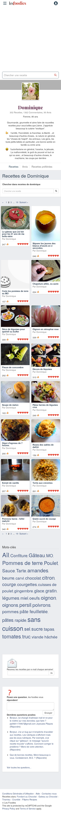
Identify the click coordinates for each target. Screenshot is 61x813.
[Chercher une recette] (55, 75)
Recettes (13, 166)
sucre (37, 640)
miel (24, 609)
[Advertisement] (30, 38)
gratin (51, 602)
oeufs (34, 609)
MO (49, 567)
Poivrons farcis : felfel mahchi (13, 531)
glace (39, 602)
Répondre (15, 738)
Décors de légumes (42, 375)
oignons (10, 616)
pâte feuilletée (34, 623)
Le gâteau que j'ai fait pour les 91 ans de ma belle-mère (13, 239)
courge (9, 596)
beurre (8, 589)
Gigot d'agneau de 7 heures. (12, 455)
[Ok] (56, 191)
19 (17, 202)
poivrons (41, 616)
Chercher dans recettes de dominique (22, 184)
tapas (49, 640)
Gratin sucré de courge (44, 530)
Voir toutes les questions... (19, 779)
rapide (20, 631)
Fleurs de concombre (13, 375)
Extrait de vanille (10, 494)
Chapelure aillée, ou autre (45, 284)
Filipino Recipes (29, 811)
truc (26, 647)
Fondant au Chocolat (27, 808)
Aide (38, 805)
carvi (20, 589)
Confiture (19, 567)
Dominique (30, 107)
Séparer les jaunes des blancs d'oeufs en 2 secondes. (44, 239)
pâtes (7, 631)
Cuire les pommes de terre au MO (15, 285)
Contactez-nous (49, 805)
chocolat (33, 589)
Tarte (21, 582)
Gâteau (37, 566)
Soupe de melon (10, 418)
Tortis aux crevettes (43, 494)
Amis (25, 166)
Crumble (16, 811)
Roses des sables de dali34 (43, 457)
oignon (48, 609)
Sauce (8, 582)
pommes (10, 623)
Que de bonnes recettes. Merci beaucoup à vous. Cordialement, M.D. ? (30, 768)
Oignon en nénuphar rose (46, 330)
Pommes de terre (22, 574)
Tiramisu (6, 811)
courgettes (27, 596)
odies (17, 3)
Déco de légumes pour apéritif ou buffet (13, 331)
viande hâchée (44, 648)
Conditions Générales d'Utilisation (18, 805)
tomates (11, 647)
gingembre (23, 602)
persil (25, 616)
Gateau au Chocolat (47, 808)
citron (48, 589)
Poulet (51, 574)
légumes (10, 609)
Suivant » (23, 202)
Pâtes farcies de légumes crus (45, 412)
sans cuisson (21, 635)
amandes (37, 581)
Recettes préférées (42, 166)
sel (27, 640)
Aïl (5, 566)
